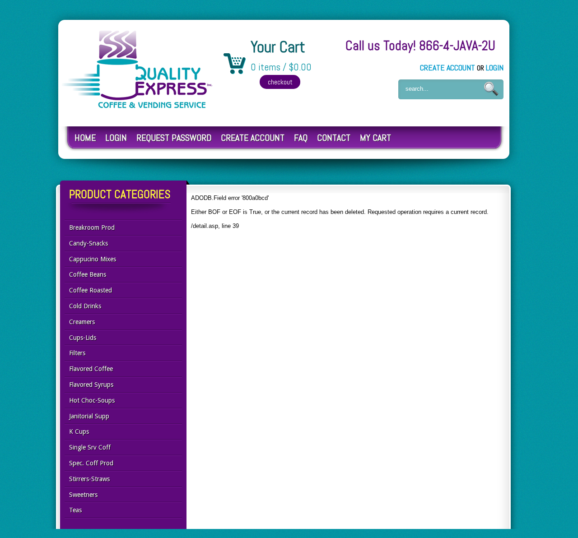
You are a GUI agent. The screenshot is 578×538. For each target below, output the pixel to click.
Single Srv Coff (90, 447)
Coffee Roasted (90, 290)
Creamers (82, 321)
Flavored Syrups (91, 384)
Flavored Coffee (91, 368)
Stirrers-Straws (89, 478)
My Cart (375, 138)
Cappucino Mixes (92, 259)
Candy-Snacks (88, 243)
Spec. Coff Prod (91, 463)
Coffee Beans (87, 274)
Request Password (173, 138)
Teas (75, 510)
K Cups (79, 431)
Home (85, 138)
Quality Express (137, 69)
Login (494, 67)
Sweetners (83, 494)
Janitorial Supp (89, 416)
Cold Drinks (85, 306)
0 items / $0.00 (281, 67)
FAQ (301, 138)
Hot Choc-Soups (92, 400)
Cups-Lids (82, 337)
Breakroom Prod (92, 227)
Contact (333, 138)
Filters (77, 353)
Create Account (447, 67)
